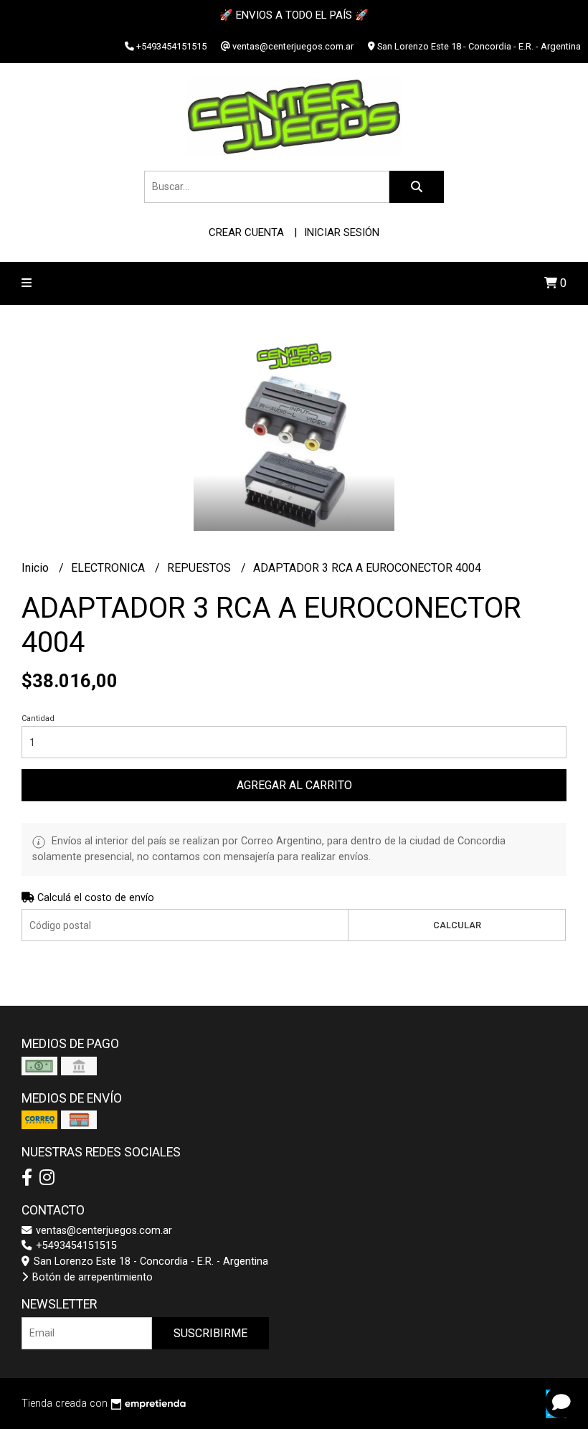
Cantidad (38, 718)
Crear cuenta (246, 232)
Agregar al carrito (294, 785)
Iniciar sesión (341, 232)
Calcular (457, 925)
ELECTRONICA (109, 568)
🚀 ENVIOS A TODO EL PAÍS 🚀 (294, 15)
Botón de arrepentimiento (91, 1277)
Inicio (37, 568)
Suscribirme (210, 1333)
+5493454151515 (75, 1246)
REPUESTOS (200, 568)
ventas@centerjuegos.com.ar (102, 1231)
